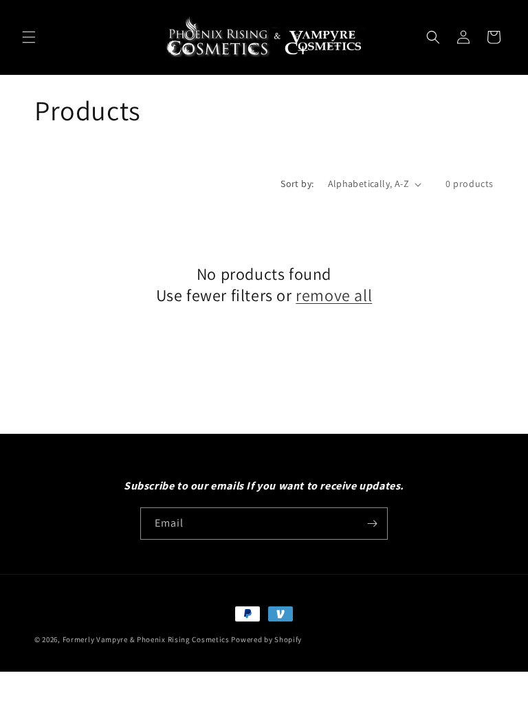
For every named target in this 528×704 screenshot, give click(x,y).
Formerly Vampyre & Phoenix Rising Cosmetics (146, 639)
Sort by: (297, 183)
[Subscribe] (372, 523)
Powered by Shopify (266, 639)
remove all (334, 295)
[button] (29, 37)
